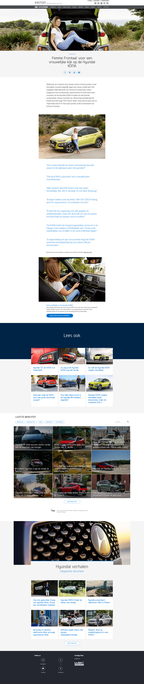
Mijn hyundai (96, 0)
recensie (74, 510)
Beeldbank (77, 658)
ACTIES (59, 7)
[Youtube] (104, 3)
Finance (74, 7)
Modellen (20, 422)
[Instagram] (107, 3)
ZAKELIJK (99, 7)
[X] (98, 3)
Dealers (90, 0)
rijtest (70, 510)
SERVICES (80, 7)
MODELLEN (53, 7)
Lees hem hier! (87, 252)
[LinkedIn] (74, 73)
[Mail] (79, 73)
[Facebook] (95, 3)
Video (40, 422)
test (86, 510)
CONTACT (93, 7)
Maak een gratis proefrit (60, 315)
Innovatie (49, 422)
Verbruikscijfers (105, 0)
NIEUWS (87, 7)
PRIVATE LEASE (66, 7)
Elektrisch (106, 7)
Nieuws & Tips (31, 422)
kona (66, 510)
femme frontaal (61, 512)
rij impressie (81, 510)
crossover (62, 510)
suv (58, 510)
